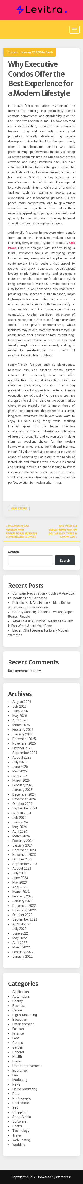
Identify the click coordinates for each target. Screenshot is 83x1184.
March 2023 (21, 892)
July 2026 (19, 706)
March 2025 (21, 780)
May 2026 (19, 716)
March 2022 (21, 947)
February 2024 (22, 841)
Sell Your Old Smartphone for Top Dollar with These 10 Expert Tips (63, 531)
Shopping (19, 1112)
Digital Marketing (24, 1015)
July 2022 (19, 929)
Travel (16, 1135)
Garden (17, 1047)
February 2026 (22, 729)
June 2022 (20, 933)
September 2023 (24, 864)
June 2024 (20, 822)
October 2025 (22, 748)
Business (19, 1006)
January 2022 (22, 956)
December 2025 (24, 739)
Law (15, 1075)
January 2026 (22, 734)
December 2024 (24, 794)
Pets (15, 1094)
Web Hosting (21, 1140)
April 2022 (19, 943)
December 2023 (24, 850)
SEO (15, 1107)
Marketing (19, 1080)
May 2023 (19, 882)
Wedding (18, 1144)
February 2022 (22, 952)
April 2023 (19, 887)
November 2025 (24, 743)
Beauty (17, 1001)
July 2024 (19, 817)
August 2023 (21, 868)
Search (13, 552)
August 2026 (21, 702)
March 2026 (21, 725)
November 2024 (24, 799)
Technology (20, 1131)
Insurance (19, 1070)
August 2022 (21, 924)
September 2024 (24, 808)
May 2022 (19, 938)
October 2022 (22, 915)
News (16, 1084)
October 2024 (22, 804)
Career (17, 1010)
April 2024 (19, 831)
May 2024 (19, 827)
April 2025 (19, 776)
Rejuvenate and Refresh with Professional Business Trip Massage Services (21, 531)
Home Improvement (27, 1066)
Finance (18, 1033)
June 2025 (20, 766)
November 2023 (24, 855)
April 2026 (19, 720)
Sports (17, 1126)
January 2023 (22, 901)
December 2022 (24, 905)
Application (20, 992)
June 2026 (20, 711)
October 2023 (22, 859)
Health (17, 1056)
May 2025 (19, 771)
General (18, 1052)
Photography (21, 1098)
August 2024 (21, 813)
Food (16, 1038)
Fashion (18, 1029)
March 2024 (21, 836)
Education (19, 1019)
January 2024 (22, 845)
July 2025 (19, 762)
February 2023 (22, 896)
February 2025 (22, 785)
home (16, 1061)
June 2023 (20, 878)
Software (19, 1121)
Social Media (21, 1117)
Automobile (21, 996)
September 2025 (24, 753)
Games (17, 1043)
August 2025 (21, 757)
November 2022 (24, 910)
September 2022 (24, 919)
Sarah (49, 52)
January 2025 (22, 790)
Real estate (19, 508)
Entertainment (23, 1024)
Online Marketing (24, 1089)
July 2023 (19, 873)
